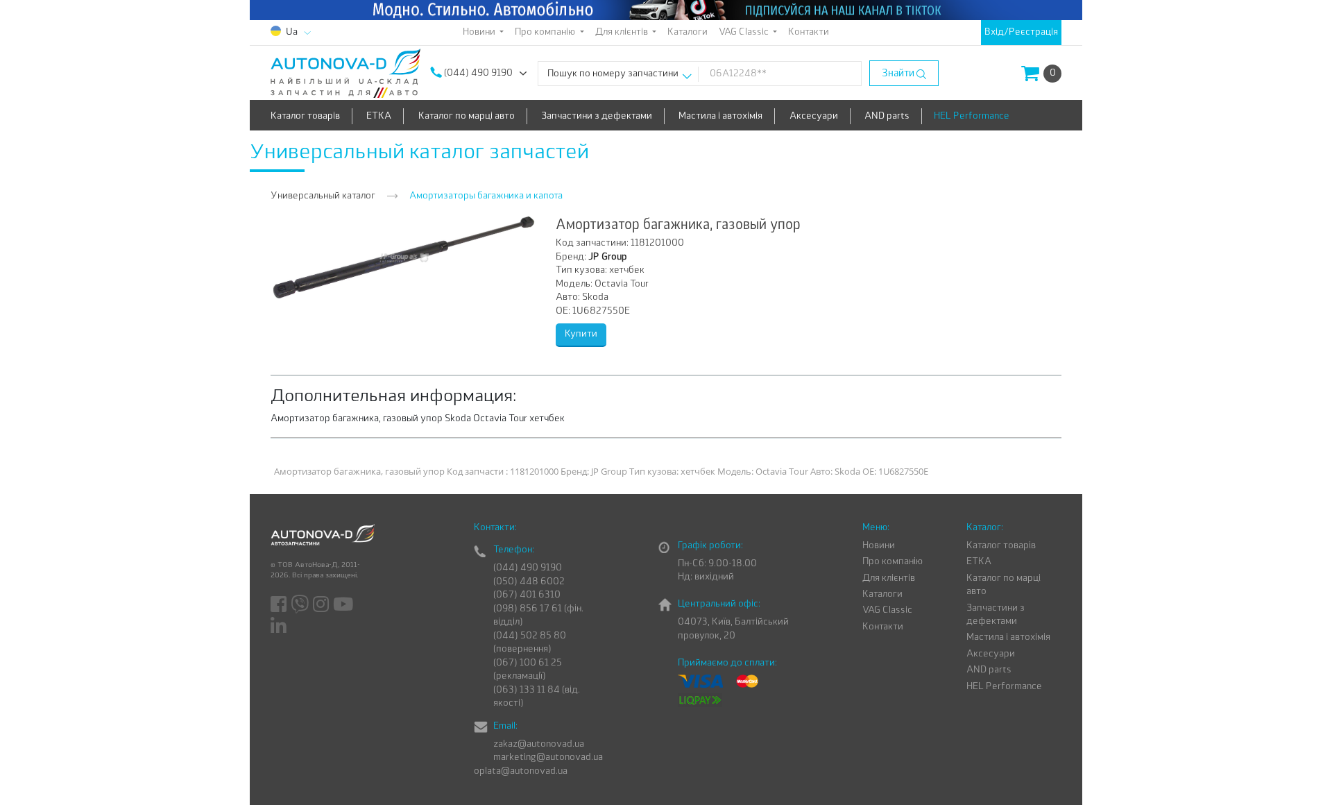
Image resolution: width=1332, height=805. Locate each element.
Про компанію (892, 561)
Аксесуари (813, 116)
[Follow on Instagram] (322, 605)
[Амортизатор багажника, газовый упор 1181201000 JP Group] (404, 257)
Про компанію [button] (546, 32)
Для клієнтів (888, 578)
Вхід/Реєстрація (1021, 32)
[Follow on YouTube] (344, 605)
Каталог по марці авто (466, 116)
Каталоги (687, 32)
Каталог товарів (305, 116)
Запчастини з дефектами (596, 116)
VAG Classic (887, 610)
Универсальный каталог (323, 196)
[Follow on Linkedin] (280, 626)
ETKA (378, 116)
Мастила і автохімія (720, 116)
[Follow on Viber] (301, 605)
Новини (878, 545)
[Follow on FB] (280, 605)
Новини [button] (480, 32)
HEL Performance (971, 116)
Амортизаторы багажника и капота (486, 196)
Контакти (808, 32)
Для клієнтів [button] (622, 32)
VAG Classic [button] (745, 32)
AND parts (887, 116)
